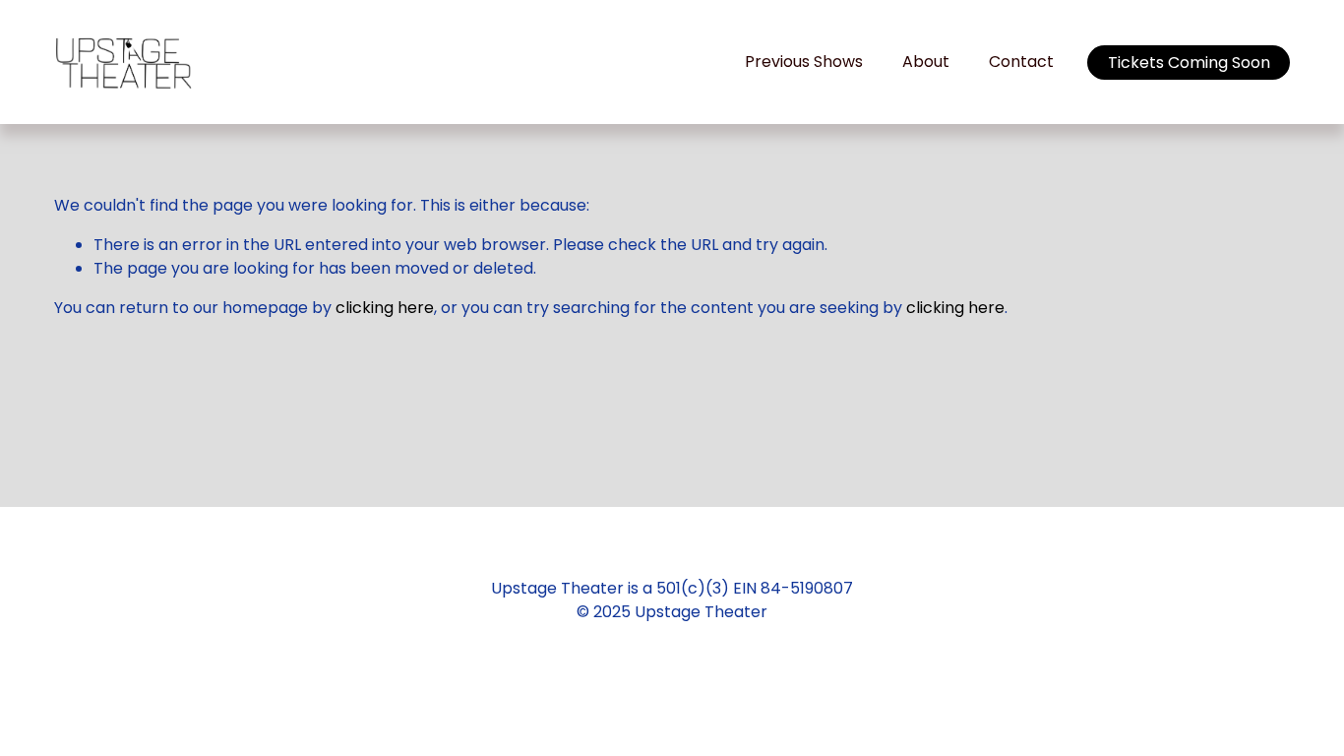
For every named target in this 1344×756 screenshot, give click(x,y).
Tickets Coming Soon (1189, 62)
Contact (1021, 61)
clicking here (385, 307)
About (925, 61)
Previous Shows (804, 61)
